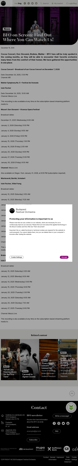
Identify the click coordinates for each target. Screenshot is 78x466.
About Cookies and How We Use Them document (28, 227)
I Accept (64, 257)
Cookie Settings (16, 257)
